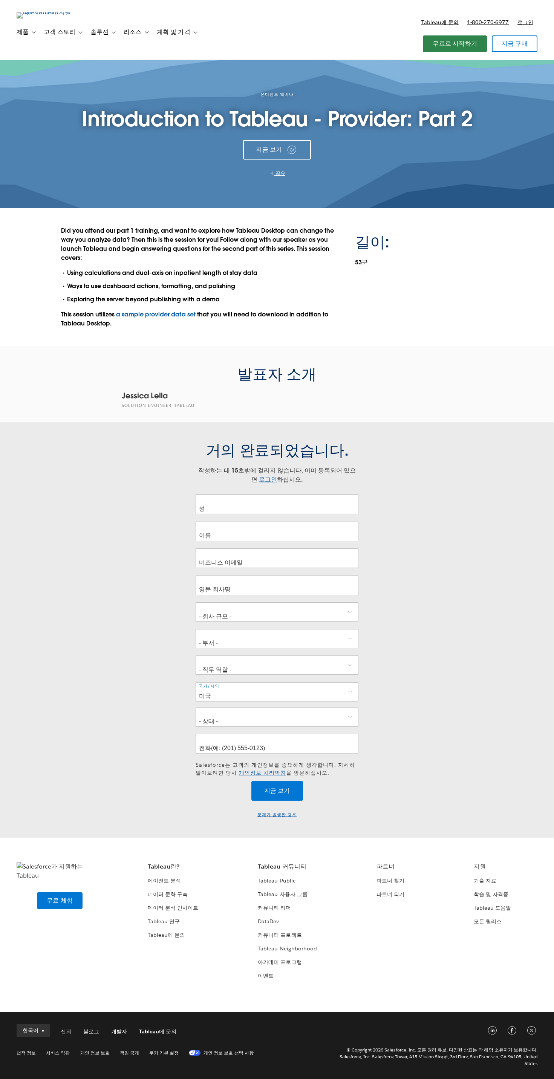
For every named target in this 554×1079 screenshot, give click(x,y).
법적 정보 (26, 1053)
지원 (480, 866)
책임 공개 (129, 1053)
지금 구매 (515, 44)
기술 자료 (485, 880)
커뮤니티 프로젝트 (279, 935)
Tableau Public (276, 880)
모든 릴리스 (488, 921)
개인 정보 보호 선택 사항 (228, 1053)
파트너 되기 (390, 894)
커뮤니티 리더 (274, 907)
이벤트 (266, 975)
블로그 (91, 1031)
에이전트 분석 (164, 880)
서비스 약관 (58, 1053)
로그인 (525, 22)
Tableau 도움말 (492, 907)
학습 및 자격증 (491, 894)
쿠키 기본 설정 (164, 1053)
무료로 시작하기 (455, 44)
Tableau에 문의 (440, 22)
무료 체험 (60, 900)
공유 (279, 173)
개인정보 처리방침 (262, 772)
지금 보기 (269, 149)
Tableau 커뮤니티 (282, 866)
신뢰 (66, 1031)
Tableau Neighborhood (287, 948)
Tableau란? (163, 866)
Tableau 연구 (164, 921)
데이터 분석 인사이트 (173, 907)
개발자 (119, 1031)
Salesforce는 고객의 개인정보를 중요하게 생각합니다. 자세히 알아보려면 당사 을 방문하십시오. (275, 768)
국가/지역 (209, 686)
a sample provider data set (156, 314)
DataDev (268, 921)
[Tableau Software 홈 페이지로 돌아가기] (45, 12)
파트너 (385, 866)
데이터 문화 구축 (168, 894)
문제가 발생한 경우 (277, 815)
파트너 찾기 (390, 880)
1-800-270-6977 (488, 22)
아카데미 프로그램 (279, 962)
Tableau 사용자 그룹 (282, 894)
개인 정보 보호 (95, 1053)
